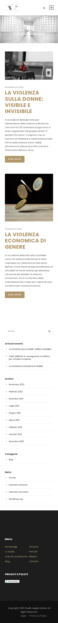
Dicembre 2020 (16, 441)
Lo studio (9, 551)
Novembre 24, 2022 (14, 87)
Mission (33, 556)
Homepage (11, 546)
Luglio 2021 (14, 405)
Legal (23, 615)
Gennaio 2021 (15, 434)
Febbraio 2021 (15, 427)
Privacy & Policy (38, 615)
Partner (33, 551)
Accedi (12, 477)
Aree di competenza (16, 556)
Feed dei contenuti (18, 484)
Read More (14, 159)
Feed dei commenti (18, 492)
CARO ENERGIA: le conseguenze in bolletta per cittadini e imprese (29, 357)
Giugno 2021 (15, 413)
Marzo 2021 (14, 420)
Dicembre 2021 (16, 398)
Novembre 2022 (16, 384)
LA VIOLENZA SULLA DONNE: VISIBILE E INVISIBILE (24, 102)
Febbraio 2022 (16, 391)
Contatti (33, 561)
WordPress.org (16, 499)
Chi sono (33, 546)
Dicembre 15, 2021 (13, 229)
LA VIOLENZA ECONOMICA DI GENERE (25, 241)
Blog (11, 459)
